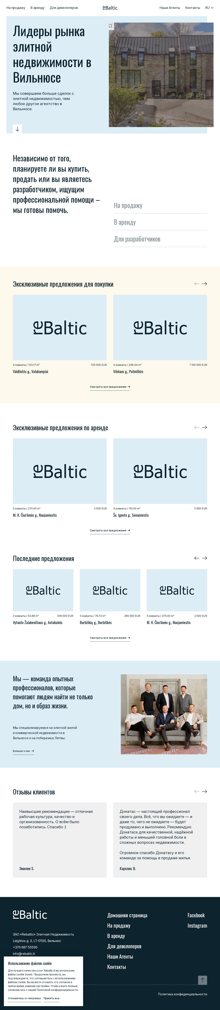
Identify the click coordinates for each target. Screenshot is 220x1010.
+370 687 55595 (25, 947)
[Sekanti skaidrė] (204, 283)
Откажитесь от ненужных (24, 998)
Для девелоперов (64, 8)
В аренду (37, 8)
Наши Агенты (169, 8)
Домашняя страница (127, 915)
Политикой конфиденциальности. (57, 989)
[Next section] (17, 128)
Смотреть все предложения (108, 386)
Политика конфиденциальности (182, 994)
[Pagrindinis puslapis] (110, 8)
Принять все (51, 998)
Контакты (192, 8)
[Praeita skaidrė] (196, 558)
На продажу (15, 8)
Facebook (196, 915)
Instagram (197, 925)
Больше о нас (21, 751)
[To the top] (202, 980)
